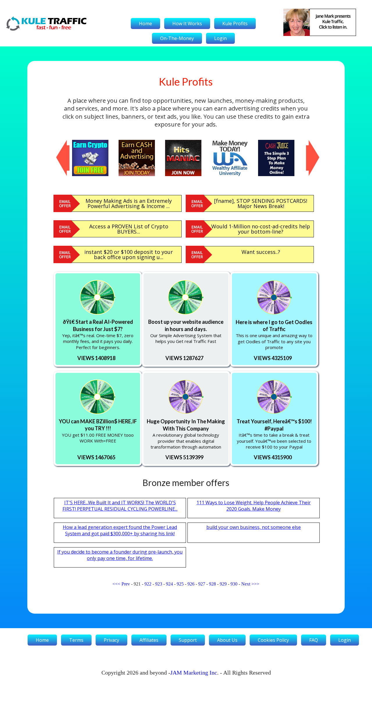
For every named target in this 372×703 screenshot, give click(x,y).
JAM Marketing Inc (193, 672)
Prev (125, 583)
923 (158, 583)
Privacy (111, 640)
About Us (227, 640)
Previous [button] (59, 143)
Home (145, 23)
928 (212, 583)
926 (190, 583)
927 (201, 583)
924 (169, 583)
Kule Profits (235, 23)
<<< (116, 583)
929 (223, 583)
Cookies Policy (273, 640)
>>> (255, 583)
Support (188, 640)
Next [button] (309, 143)
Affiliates (149, 640)
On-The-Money (177, 38)
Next (245, 583)
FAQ (313, 640)
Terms (76, 640)
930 (233, 583)
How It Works (187, 23)
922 (147, 583)
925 (180, 583)
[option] (95, 158)
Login (220, 38)
